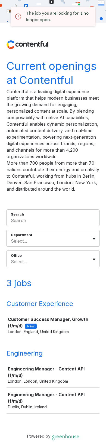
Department (21, 235)
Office (16, 255)
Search (17, 214)
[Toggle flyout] (94, 239)
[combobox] (11, 241)
